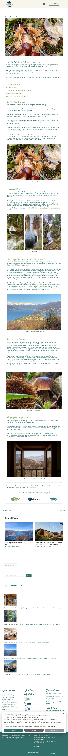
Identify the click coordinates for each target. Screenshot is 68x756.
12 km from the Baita (26, 136)
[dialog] (34, 722)
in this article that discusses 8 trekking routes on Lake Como (33, 209)
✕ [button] (63, 713)
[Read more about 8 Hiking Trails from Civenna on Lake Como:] (19, 531)
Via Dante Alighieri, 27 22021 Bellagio (54, 702)
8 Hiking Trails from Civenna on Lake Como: (18, 543)
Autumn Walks (11, 87)
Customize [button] (54, 730)
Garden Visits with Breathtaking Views (18, 90)
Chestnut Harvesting (13, 84)
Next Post (62, 510)
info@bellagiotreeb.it (56, 699)
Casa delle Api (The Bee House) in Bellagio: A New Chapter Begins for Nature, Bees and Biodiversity (32, 608)
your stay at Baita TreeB (18, 433)
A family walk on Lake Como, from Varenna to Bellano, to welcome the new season (27, 674)
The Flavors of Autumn (13, 93)
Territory (7, 546)
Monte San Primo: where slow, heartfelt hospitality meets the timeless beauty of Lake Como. (30, 658)
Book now (51, 708)
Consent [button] (53, 753)
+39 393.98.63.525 (55, 693)
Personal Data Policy (33, 752)
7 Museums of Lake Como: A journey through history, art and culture (48, 543)
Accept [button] (14, 730)
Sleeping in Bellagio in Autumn (16, 96)
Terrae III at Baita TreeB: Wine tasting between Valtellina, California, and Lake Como (27, 642)
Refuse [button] (34, 730)
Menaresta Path (34, 200)
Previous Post (6, 510)
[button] (44, 4)
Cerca (28, 576)
